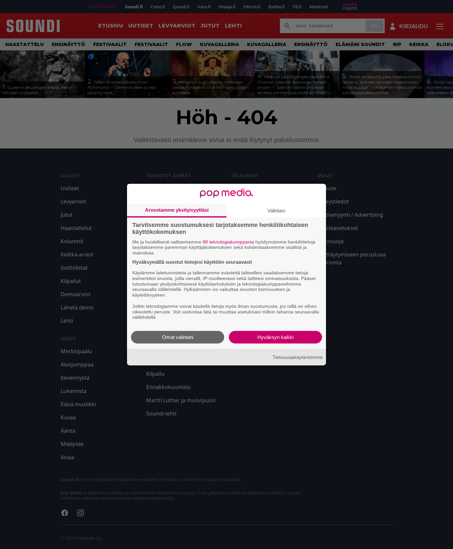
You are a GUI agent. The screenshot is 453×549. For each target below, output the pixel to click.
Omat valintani (177, 337)
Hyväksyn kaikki (275, 337)
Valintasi (276, 210)
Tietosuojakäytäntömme (298, 356)
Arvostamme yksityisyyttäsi (177, 209)
